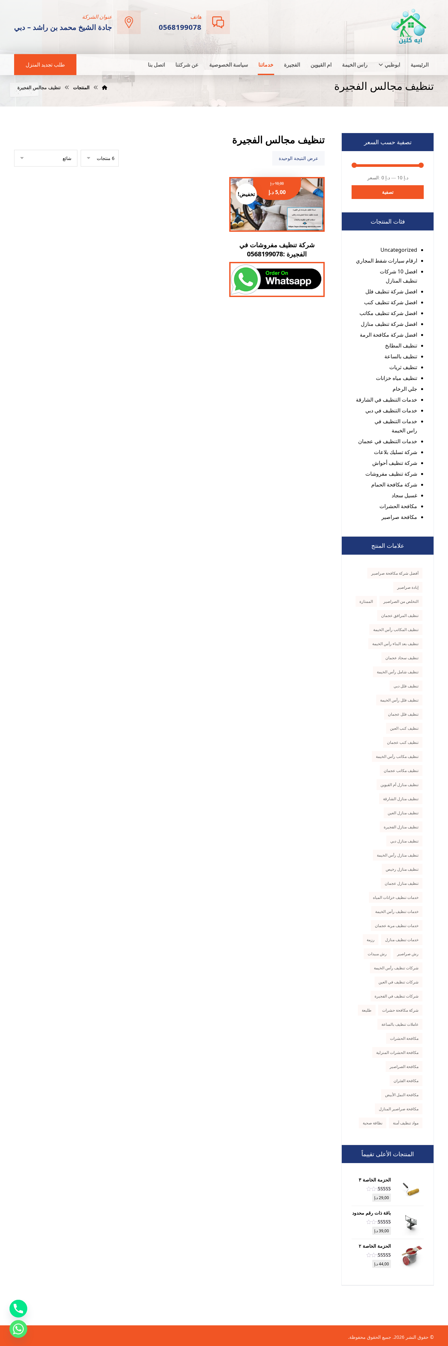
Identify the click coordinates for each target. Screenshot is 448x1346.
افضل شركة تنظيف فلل (391, 291)
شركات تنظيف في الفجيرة (396, 996)
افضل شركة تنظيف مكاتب (388, 313)
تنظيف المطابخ (401, 345)
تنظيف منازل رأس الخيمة (397, 855)
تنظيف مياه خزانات (396, 378)
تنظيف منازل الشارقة (400, 799)
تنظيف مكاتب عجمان (401, 770)
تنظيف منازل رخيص (402, 869)
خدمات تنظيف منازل (401, 939)
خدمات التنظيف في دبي (391, 410)
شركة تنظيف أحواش (394, 462)
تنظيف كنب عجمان (402, 742)
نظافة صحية (372, 1123)
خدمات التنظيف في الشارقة (386, 399)
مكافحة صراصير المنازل (398, 1109)
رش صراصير (407, 954)
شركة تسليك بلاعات (395, 452)
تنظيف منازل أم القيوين (399, 784)
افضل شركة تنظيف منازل (389, 323)
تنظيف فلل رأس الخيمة (399, 700)
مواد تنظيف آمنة (405, 1123)
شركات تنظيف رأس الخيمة (396, 968)
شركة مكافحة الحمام (394, 484)
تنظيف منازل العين (403, 813)
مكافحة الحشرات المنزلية (397, 1052)
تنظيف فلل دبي (406, 686)
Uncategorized (398, 249)
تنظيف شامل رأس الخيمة (397, 672)
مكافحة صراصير (399, 517)
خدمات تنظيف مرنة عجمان (396, 925)
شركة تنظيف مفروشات (391, 473)
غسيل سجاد (404, 495)
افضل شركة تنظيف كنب (390, 302)
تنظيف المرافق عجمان (399, 615)
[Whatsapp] (18, 1329)
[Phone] (18, 1308)
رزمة (371, 939)
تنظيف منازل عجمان (401, 883)
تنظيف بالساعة (400, 356)
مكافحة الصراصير (404, 1066)
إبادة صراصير (407, 587)
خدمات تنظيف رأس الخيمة (396, 911)
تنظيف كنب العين (404, 728)
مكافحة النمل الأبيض (401, 1095)
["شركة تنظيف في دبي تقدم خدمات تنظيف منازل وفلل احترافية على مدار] (409, 26)
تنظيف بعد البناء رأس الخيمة (395, 643)
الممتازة (366, 601)
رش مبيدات (377, 954)
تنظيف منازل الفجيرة (401, 827)
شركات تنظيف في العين (398, 982)
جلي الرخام (405, 388)
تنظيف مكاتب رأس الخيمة (397, 756)
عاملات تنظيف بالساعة (399, 1024)
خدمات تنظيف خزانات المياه (395, 897)
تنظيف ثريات (403, 367)
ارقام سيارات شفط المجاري (386, 260)
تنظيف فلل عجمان (403, 714)
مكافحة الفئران (406, 1080)
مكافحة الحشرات (398, 506)
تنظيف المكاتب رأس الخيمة (395, 629)
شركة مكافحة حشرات (400, 1010)
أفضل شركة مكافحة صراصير (394, 573)
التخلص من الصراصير (400, 601)
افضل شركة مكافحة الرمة (388, 334)
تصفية (388, 192)
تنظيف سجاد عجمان (401, 658)
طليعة (367, 1010)
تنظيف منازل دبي (404, 841)
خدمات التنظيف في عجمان (387, 441)
